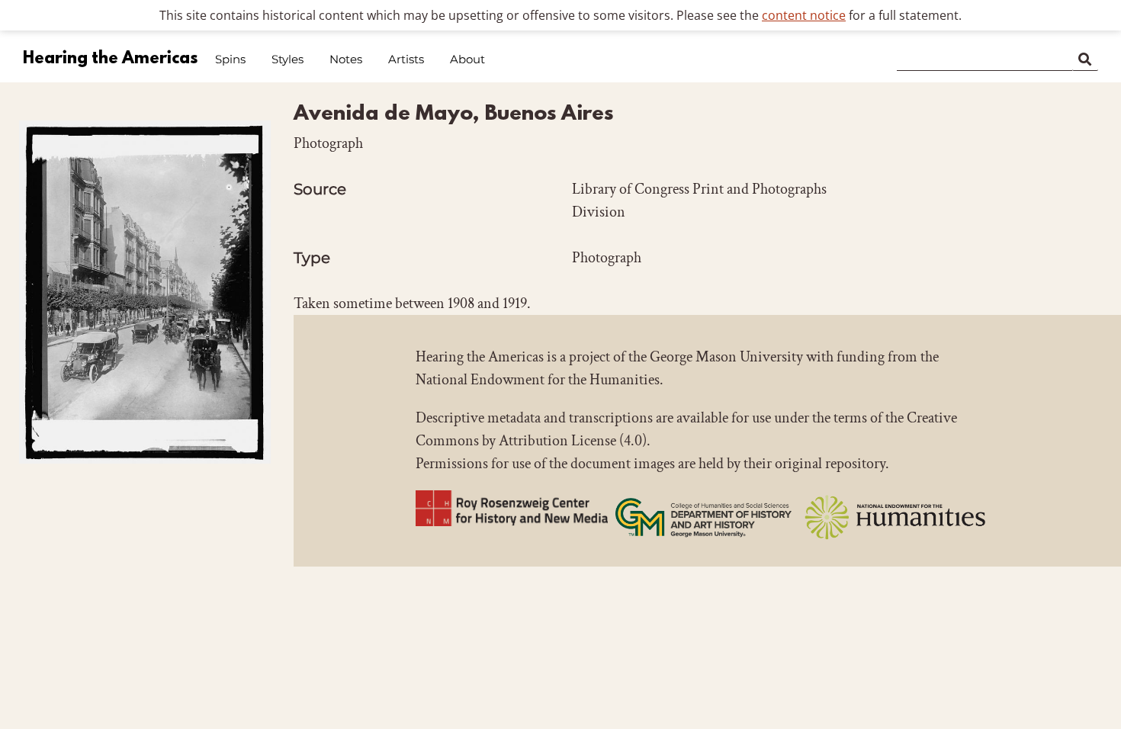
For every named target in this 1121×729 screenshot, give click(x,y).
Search (1085, 56)
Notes (345, 59)
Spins (230, 59)
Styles (287, 59)
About (467, 59)
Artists (406, 59)
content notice (804, 15)
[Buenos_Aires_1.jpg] (145, 482)
